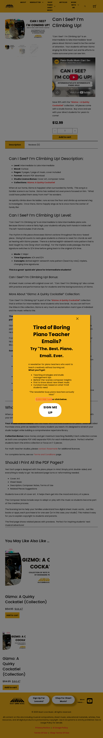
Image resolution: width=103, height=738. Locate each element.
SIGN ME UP (50, 410)
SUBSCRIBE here (44, 399)
